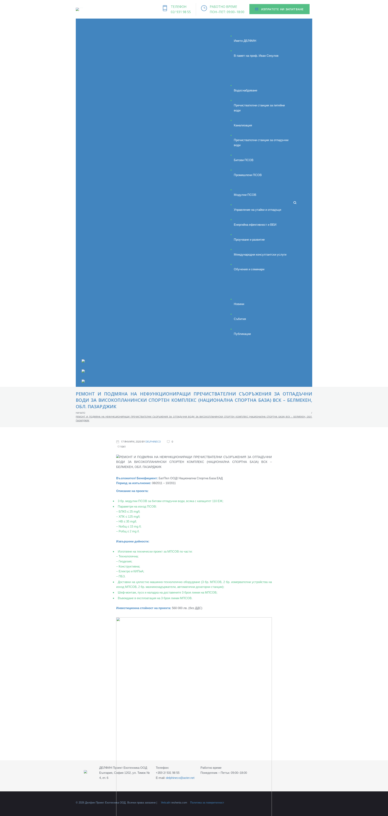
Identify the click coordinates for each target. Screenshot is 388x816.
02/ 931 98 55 (181, 12)
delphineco (153, 441)
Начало (80, 412)
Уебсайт (166, 802)
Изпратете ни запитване (282, 9)
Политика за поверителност (207, 802)
